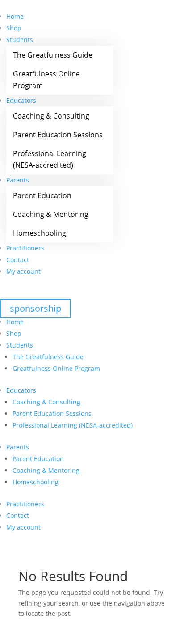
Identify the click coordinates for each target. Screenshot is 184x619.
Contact (17, 259)
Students (19, 39)
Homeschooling (39, 233)
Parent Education (42, 195)
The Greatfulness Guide (52, 55)
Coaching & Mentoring (50, 214)
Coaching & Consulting (51, 116)
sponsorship (35, 308)
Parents (17, 180)
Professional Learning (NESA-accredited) (49, 159)
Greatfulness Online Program (46, 79)
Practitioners (25, 248)
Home (15, 16)
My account (23, 271)
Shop (13, 28)
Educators (21, 100)
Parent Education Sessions (58, 135)
